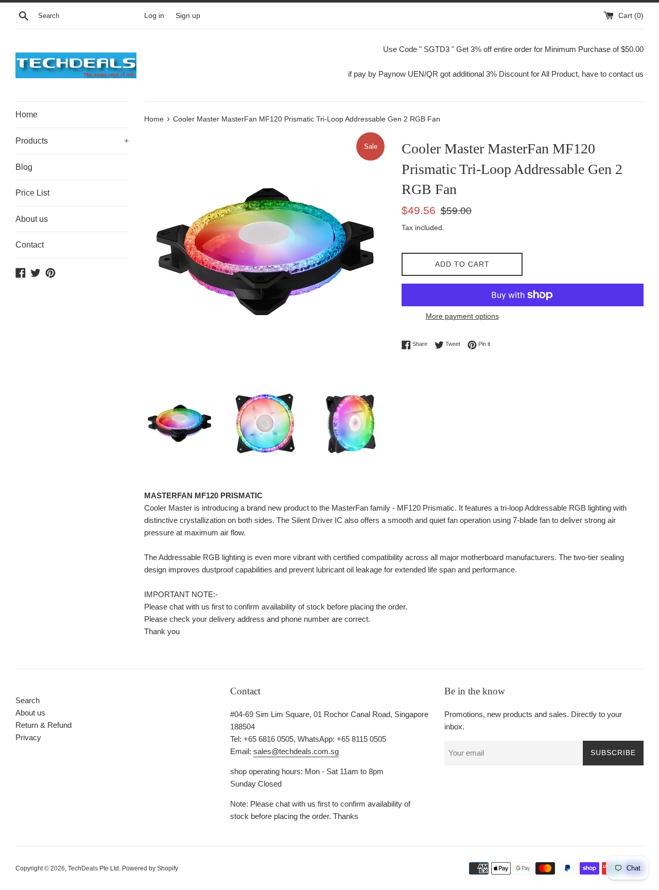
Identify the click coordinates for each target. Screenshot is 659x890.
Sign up (188, 16)
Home (26, 114)
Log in (154, 16)
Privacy (28, 737)
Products (72, 140)
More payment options (462, 316)
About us (31, 219)
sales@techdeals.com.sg (296, 751)
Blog (23, 167)
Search (27, 700)
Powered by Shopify (150, 868)
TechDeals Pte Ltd (93, 868)
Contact (29, 244)
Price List (32, 192)
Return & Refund (43, 725)
